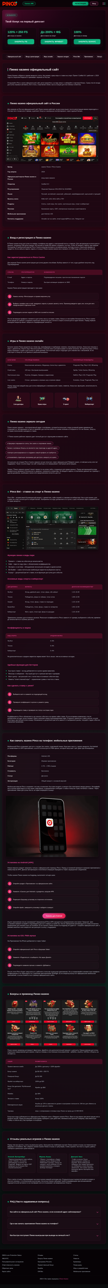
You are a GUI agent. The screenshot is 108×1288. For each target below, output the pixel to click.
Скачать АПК (29, 3)
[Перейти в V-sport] (66, 400)
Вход (94, 3)
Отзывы (40, 1255)
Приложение (88, 56)
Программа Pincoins (45, 1262)
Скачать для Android (54, 916)
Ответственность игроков (10, 1265)
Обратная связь (7, 1268)
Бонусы (100, 56)
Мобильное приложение (81, 1271)
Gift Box (40, 1271)
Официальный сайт (14, 56)
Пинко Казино (64, 1279)
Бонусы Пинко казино (45, 1258)
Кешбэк (40, 1268)
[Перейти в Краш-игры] (42, 400)
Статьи (75, 1255)
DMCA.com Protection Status (12, 1255)
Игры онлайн (48, 56)
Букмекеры (77, 1262)
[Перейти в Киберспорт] (89, 400)
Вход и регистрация (32, 56)
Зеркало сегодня (63, 56)
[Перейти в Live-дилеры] (18, 400)
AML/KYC (5, 1258)
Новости (76, 1258)
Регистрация (80, 3)
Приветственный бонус (46, 1265)
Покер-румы (77, 1265)
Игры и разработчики (80, 1268)
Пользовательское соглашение (13, 1262)
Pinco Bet (76, 56)
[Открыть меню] (104, 4)
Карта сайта (6, 1271)
